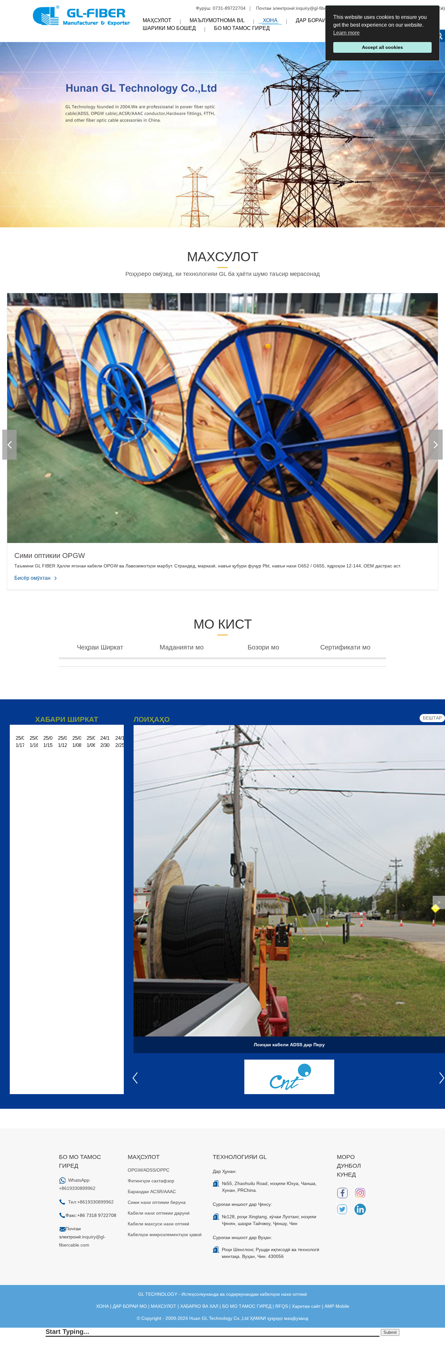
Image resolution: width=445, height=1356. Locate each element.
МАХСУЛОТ (163, 1306)
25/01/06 (91, 741)
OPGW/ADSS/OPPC (148, 1170)
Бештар (432, 718)
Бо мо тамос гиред (242, 28)
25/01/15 (47, 741)
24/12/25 (119, 741)
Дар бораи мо (316, 20)
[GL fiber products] (222, 134)
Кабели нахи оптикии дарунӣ (159, 1213)
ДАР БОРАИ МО (130, 1306)
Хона (270, 20)
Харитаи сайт (306, 1306)
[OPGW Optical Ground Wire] (222, 417)
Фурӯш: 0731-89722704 (221, 8)
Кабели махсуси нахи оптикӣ (158, 1223)
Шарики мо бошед (169, 28)
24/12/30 (104, 741)
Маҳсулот (157, 20)
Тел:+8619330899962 (91, 1202)
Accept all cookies (382, 47)
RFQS (281, 1306)
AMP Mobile (336, 1306)
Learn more (346, 33)
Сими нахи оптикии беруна (157, 1202)
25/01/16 (34, 741)
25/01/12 (62, 741)
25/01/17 (20, 741)
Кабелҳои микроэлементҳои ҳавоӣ (165, 1234)
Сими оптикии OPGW (49, 555)
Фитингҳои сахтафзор (151, 1180)
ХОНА (102, 1306)
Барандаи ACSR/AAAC (152, 1191)
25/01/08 (76, 741)
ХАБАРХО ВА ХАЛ (199, 1306)
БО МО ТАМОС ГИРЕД (246, 1306)
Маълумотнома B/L (217, 20)
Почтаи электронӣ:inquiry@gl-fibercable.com (303, 8)
